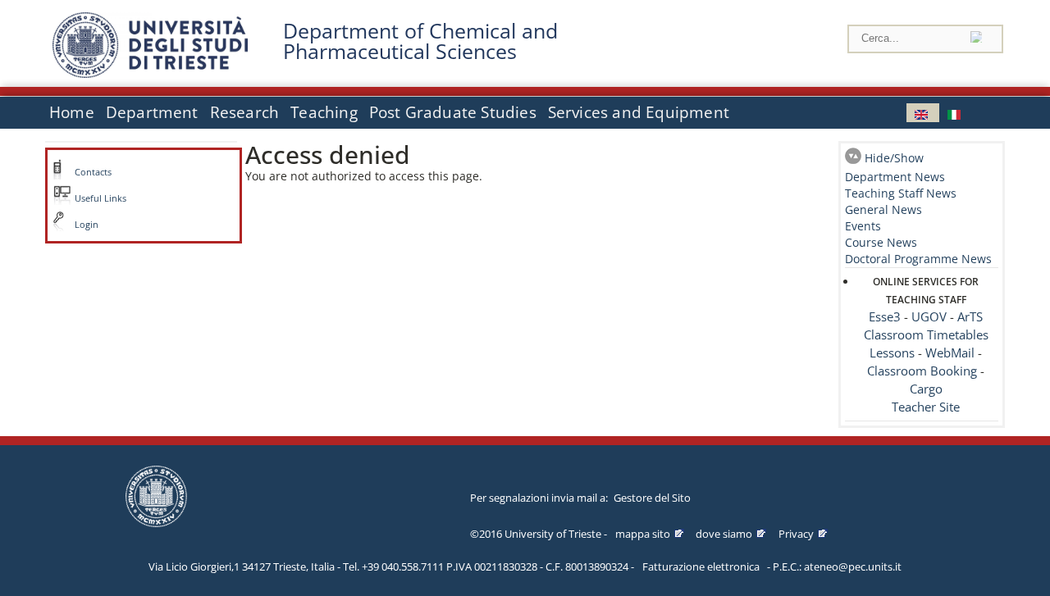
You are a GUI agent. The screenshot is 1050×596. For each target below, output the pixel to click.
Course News (881, 242)
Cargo (926, 389)
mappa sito (642, 533)
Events (863, 226)
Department (152, 112)
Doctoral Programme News (918, 258)
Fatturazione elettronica (701, 566)
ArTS (970, 316)
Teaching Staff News (900, 193)
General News (883, 209)
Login (86, 224)
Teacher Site (926, 407)
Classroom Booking (922, 371)
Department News (895, 176)
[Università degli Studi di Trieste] (150, 73)
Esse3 (885, 316)
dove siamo (724, 533)
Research (245, 112)
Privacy (796, 533)
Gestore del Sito (652, 497)
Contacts (93, 172)
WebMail (950, 353)
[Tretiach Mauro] (922, 112)
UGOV (929, 316)
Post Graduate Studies (452, 112)
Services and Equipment (638, 112)
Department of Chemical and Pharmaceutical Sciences (420, 40)
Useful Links (100, 198)
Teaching (324, 112)
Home (71, 112)
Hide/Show (894, 158)
